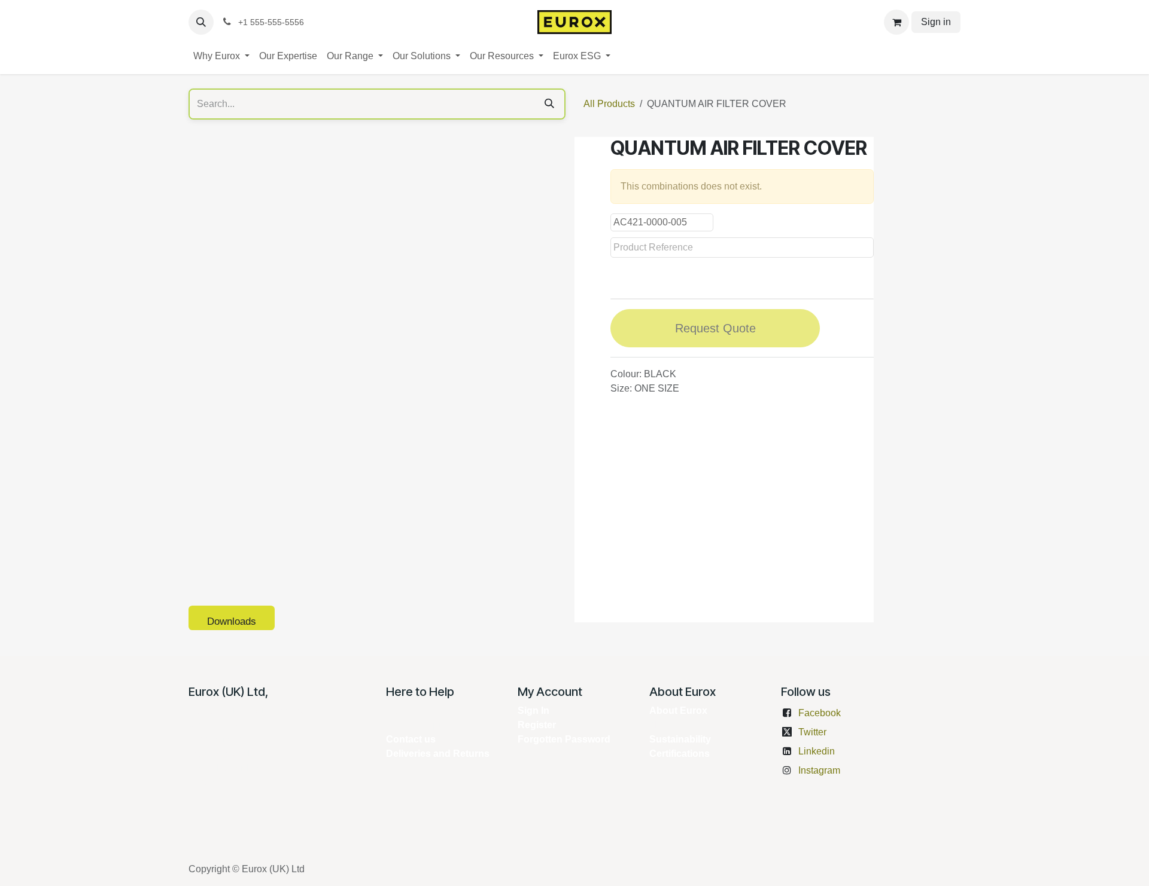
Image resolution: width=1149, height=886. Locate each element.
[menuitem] (221, 56)
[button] (201, 22)
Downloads (231, 621)
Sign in (936, 22)
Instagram (819, 770)
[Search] (549, 104)
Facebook (819, 713)
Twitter (812, 732)
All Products (609, 104)
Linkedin (816, 751)
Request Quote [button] (715, 328)
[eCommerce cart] (896, 22)
